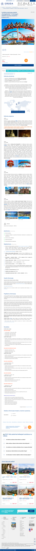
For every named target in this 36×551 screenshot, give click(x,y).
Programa (3, 70)
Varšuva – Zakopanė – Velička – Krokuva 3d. (9, 477)
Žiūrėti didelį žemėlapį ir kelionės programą (18, 111)
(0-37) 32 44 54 (22, 521)
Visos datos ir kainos (5, 62)
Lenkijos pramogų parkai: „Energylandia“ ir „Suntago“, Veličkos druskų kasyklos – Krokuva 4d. (13, 427)
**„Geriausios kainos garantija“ (10, 251)
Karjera (4, 529)
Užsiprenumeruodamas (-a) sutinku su (26, 512)
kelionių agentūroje (22, 535)
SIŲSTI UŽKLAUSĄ (31, 525)
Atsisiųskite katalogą (13, 529)
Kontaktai (4, 530)
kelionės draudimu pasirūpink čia (23, 246)
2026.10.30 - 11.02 (5, 56)
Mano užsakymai (20, 0)
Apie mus (4, 525)
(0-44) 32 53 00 (22, 527)
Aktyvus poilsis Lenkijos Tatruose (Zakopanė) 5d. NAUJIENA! (8, 498)
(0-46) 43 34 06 (22, 525)
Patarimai (27, 70)
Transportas (32, 70)
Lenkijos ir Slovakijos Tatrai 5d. (24, 476)
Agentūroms (33, 0)
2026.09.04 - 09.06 (5, 479)
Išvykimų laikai (26, 0)
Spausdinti (29, 73)
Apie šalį (23, 70)
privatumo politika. (31, 512)
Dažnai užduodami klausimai (3, 523)
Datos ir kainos (8, 71)
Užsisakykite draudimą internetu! (8, 286)
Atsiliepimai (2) (19, 71)
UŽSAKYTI (31, 510)
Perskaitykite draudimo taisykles (20, 283)
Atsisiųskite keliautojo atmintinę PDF (9, 73)
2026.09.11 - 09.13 (21, 500)
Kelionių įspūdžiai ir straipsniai (3, 534)
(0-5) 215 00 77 (22, 523)
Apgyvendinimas (13, 70)
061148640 (21, 529)
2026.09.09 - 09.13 (21, 479)
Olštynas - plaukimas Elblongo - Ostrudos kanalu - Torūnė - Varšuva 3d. (26, 498)
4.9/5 (11, 475)
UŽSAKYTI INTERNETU (18, 65)
